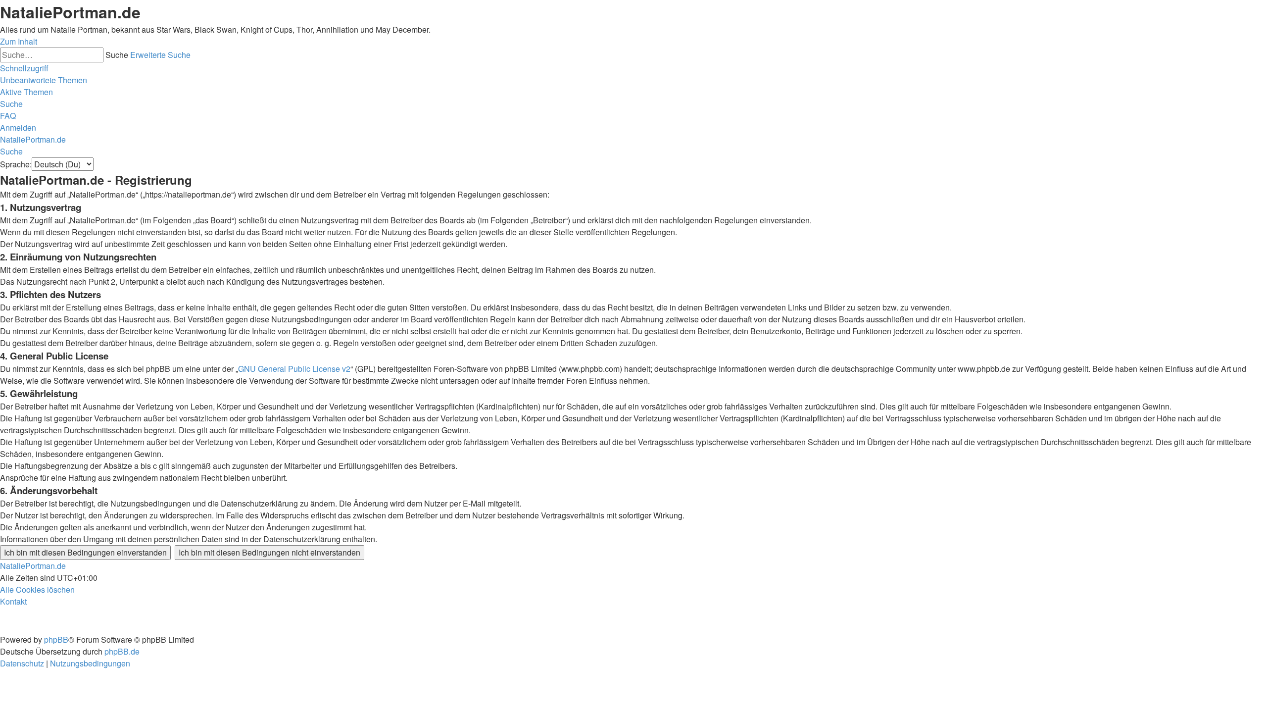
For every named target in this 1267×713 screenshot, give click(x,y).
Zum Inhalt (18, 41)
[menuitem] (43, 80)
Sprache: (16, 164)
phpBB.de (122, 651)
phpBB (56, 639)
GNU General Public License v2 (294, 368)
